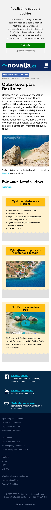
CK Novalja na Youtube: (22, 390)
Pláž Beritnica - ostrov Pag (25, 308)
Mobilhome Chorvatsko (12, 430)
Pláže (7, 78)
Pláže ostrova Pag (17, 78)
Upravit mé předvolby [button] (25, 51)
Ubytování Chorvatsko (11, 426)
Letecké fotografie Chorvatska (15, 449)
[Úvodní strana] (3, 78)
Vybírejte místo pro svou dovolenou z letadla (25, 252)
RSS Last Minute (27, 504)
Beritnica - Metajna (32, 78)
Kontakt (5, 456)
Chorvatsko (7, 437)
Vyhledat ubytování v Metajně (25, 202)
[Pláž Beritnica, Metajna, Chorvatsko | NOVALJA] (25, 150)
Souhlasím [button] (25, 45)
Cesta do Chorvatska (11, 441)
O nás (4, 460)
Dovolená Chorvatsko (11, 422)
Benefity (5, 468)
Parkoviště (7, 186)
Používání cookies (10, 484)
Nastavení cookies (10, 480)
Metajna (5, 173)
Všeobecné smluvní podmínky (15, 476)
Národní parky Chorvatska (13, 445)
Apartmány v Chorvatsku (12, 418)
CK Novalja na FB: (19, 375)
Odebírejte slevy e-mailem (23, 402)
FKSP (4, 464)
